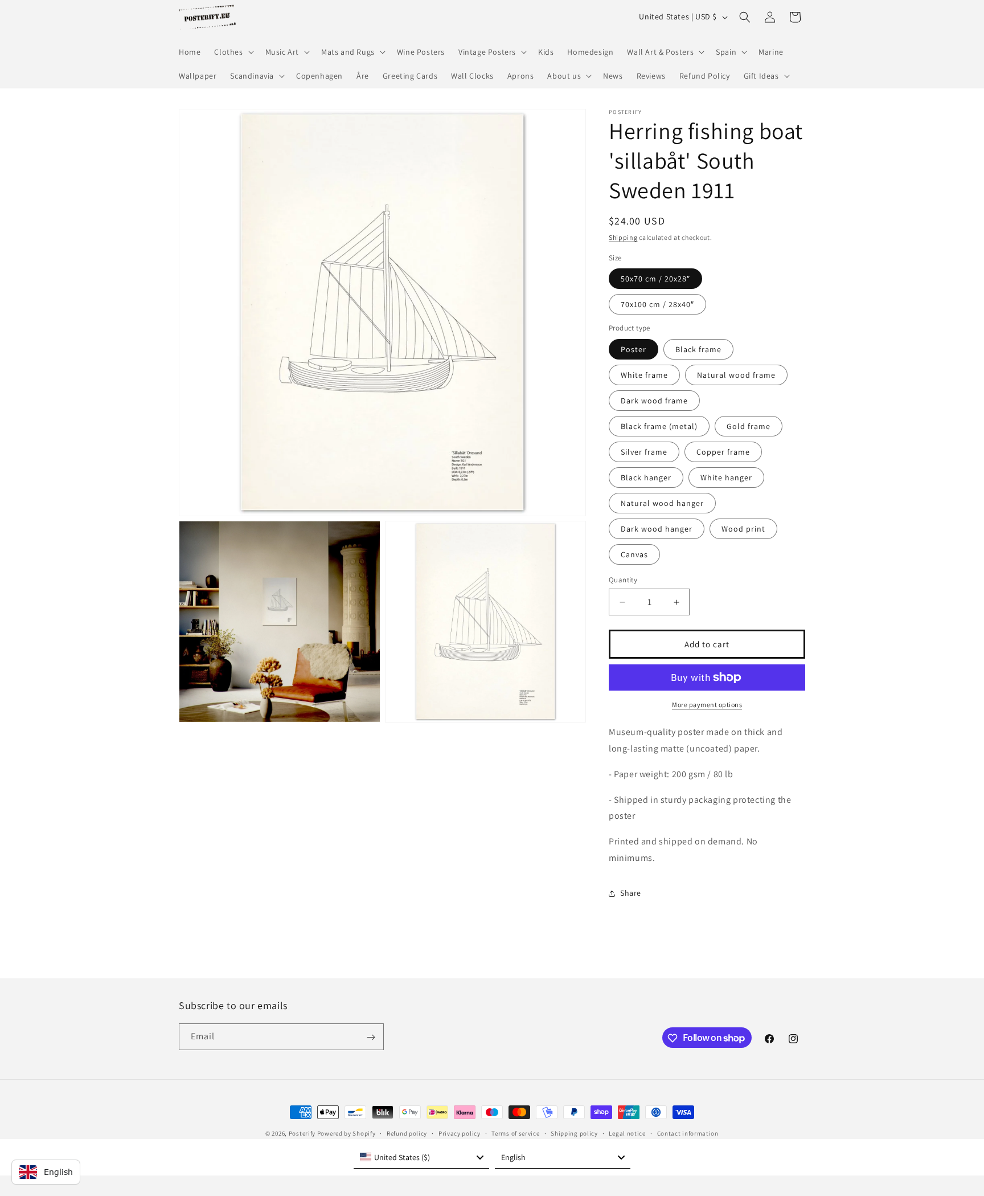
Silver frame (644, 452)
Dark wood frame (654, 400)
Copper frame (723, 452)
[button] (232, 52)
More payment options (707, 704)
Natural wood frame (736, 375)
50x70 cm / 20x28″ (655, 279)
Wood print (743, 529)
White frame (644, 375)
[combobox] (421, 1157)
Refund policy (407, 1133)
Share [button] (630, 893)
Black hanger (646, 477)
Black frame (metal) (659, 426)
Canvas (634, 554)
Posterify (302, 1133)
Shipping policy (574, 1133)
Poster (633, 349)
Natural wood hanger (662, 503)
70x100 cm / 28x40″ (657, 304)
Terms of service (515, 1133)
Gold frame (748, 426)
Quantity (623, 580)
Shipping (623, 237)
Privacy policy (459, 1133)
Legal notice (627, 1133)
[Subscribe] (370, 1037)
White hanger (726, 477)
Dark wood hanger (656, 529)
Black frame (698, 349)
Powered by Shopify (346, 1133)
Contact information (688, 1133)
